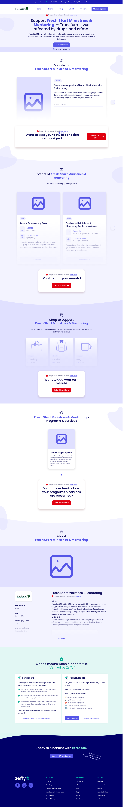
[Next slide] (113, 102)
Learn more (73, 15)
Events (50, 9)
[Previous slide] (10, 102)
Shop (61, 9)
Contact (99, 788)
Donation (49, 781)
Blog (77, 788)
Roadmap (79, 799)
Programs (83, 9)
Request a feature (102, 792)
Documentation (102, 785)
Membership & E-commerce (55, 792)
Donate (39, 9)
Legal (78, 792)
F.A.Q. (98, 799)
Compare (100, 781)
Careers (78, 795)
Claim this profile (99, 9)
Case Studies (101, 795)
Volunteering (50, 795)
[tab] (61, 474)
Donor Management (52, 799)
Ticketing (49, 785)
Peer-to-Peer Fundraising (54, 788)
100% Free (79, 781)
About (71, 9)
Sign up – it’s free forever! (61, 756)
